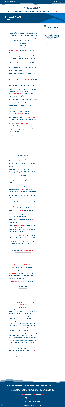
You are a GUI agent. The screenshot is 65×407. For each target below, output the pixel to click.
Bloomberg (12, 107)
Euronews (22, 189)
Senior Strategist (20, 166)
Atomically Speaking (19, 93)
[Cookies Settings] (2, 405)
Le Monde (20, 210)
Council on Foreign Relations (23, 69)
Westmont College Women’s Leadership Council (21, 56)
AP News (22, 179)
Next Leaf (55, 45)
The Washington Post (22, 83)
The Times (19, 214)
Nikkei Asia (28, 229)
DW (29, 206)
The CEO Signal (26, 101)
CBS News (20, 235)
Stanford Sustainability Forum (19, 75)
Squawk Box (20, 113)
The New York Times (30, 117)
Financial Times (22, 241)
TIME (18, 195)
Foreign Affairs (31, 159)
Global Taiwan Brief (18, 171)
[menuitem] (53, 1)
